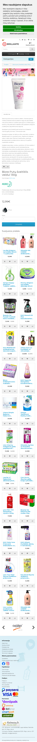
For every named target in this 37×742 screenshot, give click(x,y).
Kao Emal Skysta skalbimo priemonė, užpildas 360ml (27, 577)
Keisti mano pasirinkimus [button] (18, 33)
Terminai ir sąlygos (7, 653)
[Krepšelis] (34, 39)
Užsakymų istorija (7, 682)
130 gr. (10, 210)
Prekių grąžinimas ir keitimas (10, 660)
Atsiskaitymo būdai (7, 649)
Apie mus (4, 643)
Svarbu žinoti (6, 645)
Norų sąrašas (5, 684)
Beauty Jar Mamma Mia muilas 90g (25, 511)
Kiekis (3, 215)
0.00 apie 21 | (19, 54)
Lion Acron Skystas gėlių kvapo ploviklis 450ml (27, 479)
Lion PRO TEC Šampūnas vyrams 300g (8, 511)
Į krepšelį (18, 224)
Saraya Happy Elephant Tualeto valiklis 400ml (9, 285)
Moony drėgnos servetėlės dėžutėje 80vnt (27, 284)
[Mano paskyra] (25, 39)
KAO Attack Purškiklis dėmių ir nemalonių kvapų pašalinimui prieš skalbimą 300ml (27, 546)
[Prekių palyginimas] (31, 39)
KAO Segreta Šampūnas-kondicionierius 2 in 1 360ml (27, 382)
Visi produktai (6, 671)
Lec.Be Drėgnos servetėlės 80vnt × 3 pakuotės (9, 252)
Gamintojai (5, 669)
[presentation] (3, 627)
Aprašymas (7, 114)
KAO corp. (12, 178)
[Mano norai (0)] (28, 39)
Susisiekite (5, 658)
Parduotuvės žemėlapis (8, 675)
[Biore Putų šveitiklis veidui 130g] (18, 93)
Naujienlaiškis (6, 686)
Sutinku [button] (18, 27)
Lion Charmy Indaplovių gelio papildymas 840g (9, 447)
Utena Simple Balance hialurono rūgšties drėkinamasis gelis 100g (8, 417)
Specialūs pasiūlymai (8, 673)
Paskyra (4, 680)
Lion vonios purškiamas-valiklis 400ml (8, 608)
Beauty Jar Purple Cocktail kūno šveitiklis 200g (9, 317)
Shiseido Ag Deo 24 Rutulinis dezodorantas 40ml (27, 447)
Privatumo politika (7, 651)
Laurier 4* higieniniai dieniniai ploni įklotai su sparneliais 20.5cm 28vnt (8, 481)
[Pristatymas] (22, 39)
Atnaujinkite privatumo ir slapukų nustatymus (15, 740)
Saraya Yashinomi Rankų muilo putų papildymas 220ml (25, 417)
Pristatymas (5, 647)
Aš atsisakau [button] (18, 30)
